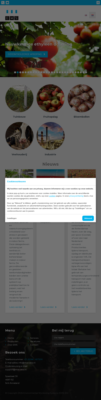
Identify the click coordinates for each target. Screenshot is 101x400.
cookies (52, 196)
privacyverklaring (76, 196)
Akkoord (88, 218)
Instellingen (12, 218)
